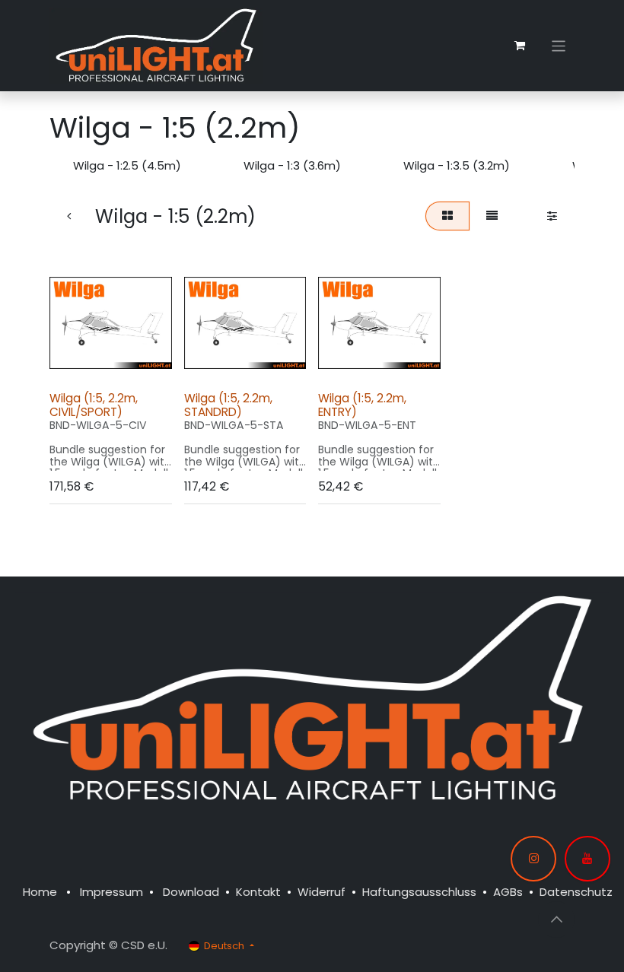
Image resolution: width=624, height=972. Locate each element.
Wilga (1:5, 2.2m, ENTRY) (362, 405)
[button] (74, 360)
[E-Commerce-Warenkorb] (520, 45)
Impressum (111, 892)
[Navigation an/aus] (559, 45)
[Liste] (492, 216)
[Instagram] (533, 858)
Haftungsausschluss (419, 892)
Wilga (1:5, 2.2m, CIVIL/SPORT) (93, 405)
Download (191, 892)
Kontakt (258, 892)
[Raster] (447, 216)
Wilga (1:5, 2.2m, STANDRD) (228, 405)
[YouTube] (587, 858)
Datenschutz (576, 892)
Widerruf (321, 892)
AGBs (508, 892)
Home (40, 892)
